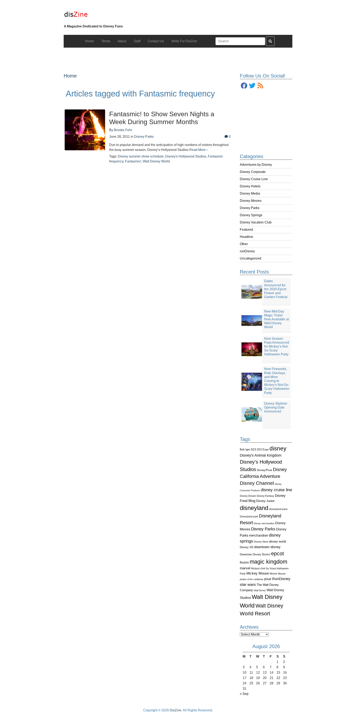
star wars (248, 584)
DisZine (175, 710)
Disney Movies (250, 200)
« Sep (244, 694)
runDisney (247, 251)
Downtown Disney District (255, 554)
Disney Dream (248, 496)
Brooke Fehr (123, 130)
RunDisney (281, 579)
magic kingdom (268, 562)
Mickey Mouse (257, 573)
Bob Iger (245, 449)
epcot (277, 553)
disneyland (254, 507)
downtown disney (267, 547)
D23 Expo (263, 449)
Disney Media (250, 193)
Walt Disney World (156, 161)
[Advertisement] (178, 57)
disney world (277, 541)
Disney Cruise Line (254, 179)
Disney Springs (251, 215)
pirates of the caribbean (251, 579)
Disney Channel (257, 483)
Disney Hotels (250, 186)
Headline (246, 236)
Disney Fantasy (265, 496)
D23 (253, 449)
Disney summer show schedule (141, 156)
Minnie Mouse (278, 573)
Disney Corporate (253, 172)
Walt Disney (260, 590)
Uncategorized (250, 258)
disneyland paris (278, 509)
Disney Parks (249, 208)
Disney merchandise (264, 523)
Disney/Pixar (264, 470)
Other (244, 244)
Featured (246, 229)
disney (277, 448)
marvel (245, 568)
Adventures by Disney (256, 164)
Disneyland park (249, 516)
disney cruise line (276, 490)
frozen (244, 562)
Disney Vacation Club (256, 222)
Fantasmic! (133, 161)
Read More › (198, 150)
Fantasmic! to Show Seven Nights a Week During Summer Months (161, 118)
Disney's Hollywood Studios (185, 156)
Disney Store (261, 541)
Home (70, 76)
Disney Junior (265, 501)
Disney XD (246, 547)
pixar (267, 579)
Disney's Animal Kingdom (260, 455)
